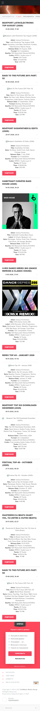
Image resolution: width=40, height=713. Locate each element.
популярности (28, 16)
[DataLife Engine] (20, 9)
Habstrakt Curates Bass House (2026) (16, 182)
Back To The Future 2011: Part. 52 (19, 77)
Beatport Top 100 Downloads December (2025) (19, 407)
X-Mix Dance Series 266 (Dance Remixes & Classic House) (19, 270)
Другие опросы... (20, 666)
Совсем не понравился (19, 648)
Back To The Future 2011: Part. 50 (19, 571)
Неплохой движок (17, 638)
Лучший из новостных (18, 635)
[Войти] (37, 2)
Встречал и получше (18, 645)
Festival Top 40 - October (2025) (17, 464)
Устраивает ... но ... (17, 642)
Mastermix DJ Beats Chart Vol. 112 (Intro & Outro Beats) (19, 516)
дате (19, 16)
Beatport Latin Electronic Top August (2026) (18, 24)
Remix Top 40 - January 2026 (18, 355)
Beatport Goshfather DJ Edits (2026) (20, 130)
